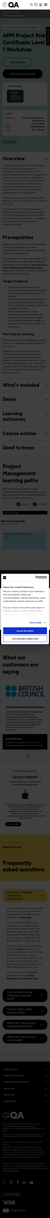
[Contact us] (36, 5)
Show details (36, 622)
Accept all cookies (25, 631)
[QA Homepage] (11, 4)
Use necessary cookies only (25, 639)
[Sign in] (40, 5)
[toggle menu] (45, 4)
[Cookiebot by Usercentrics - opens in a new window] (35, 577)
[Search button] (31, 5)
